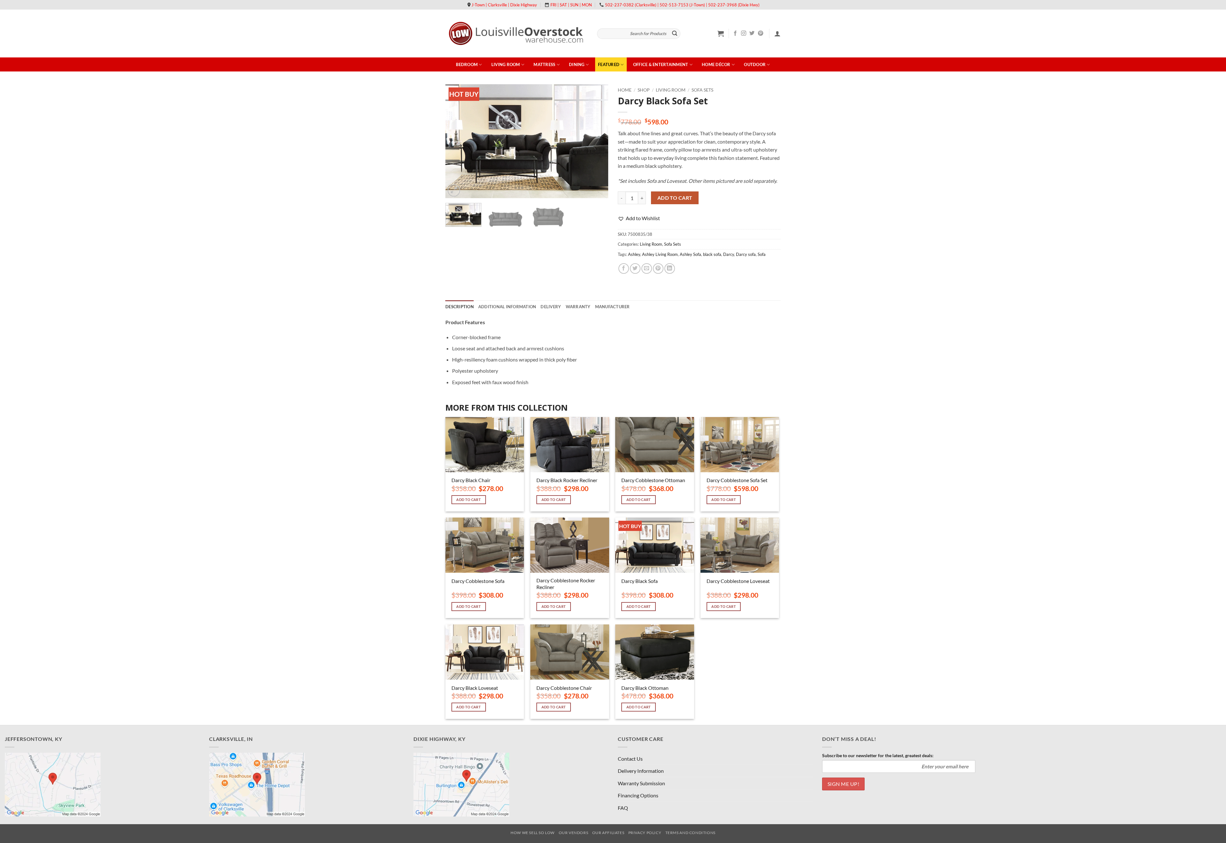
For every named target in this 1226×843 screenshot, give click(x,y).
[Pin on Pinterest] (658, 268)
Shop (644, 90)
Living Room (505, 64)
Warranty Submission (641, 783)
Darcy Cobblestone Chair (564, 688)
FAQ (623, 808)
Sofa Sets (702, 90)
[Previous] (456, 141)
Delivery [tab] (551, 306)
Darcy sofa (746, 254)
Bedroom (467, 64)
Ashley (634, 254)
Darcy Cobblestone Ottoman (653, 480)
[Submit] (674, 33)
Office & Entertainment (660, 64)
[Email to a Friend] (646, 268)
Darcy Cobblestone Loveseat (738, 581)
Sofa (762, 254)
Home (625, 90)
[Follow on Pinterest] (760, 33)
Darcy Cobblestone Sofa (477, 581)
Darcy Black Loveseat (474, 688)
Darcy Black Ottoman (645, 688)
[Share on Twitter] (635, 268)
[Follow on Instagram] (743, 33)
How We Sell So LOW (533, 832)
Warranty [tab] (578, 306)
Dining (577, 64)
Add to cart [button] (468, 499)
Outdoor (755, 64)
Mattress (544, 64)
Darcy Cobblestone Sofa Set (737, 480)
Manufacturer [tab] (612, 306)
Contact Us (630, 759)
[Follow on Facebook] (735, 33)
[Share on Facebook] (623, 268)
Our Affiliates (608, 832)
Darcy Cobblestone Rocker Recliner (565, 583)
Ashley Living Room (660, 254)
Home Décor (716, 64)
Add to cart (674, 198)
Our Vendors (573, 832)
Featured (608, 64)
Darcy (728, 254)
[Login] (777, 33)
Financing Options (638, 795)
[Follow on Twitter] (751, 33)
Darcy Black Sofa (639, 581)
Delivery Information (641, 771)
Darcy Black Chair (470, 480)
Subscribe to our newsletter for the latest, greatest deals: (878, 755)
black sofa (712, 254)
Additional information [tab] (507, 306)
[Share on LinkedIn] (669, 268)
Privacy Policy (645, 832)
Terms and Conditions (690, 832)
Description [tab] (459, 306)
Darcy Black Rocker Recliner (566, 480)
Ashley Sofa (690, 254)
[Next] (597, 141)
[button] (720, 33)
